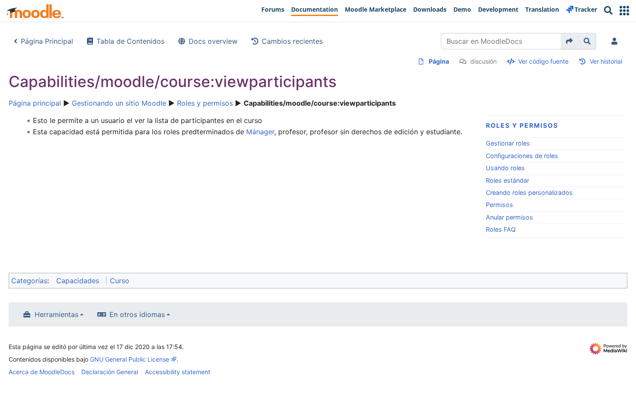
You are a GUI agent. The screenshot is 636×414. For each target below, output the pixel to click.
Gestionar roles (508, 143)
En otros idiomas (137, 314)
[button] (624, 10)
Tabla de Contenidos (130, 41)
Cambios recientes (292, 41)
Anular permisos (509, 217)
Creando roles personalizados (529, 192)
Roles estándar (507, 180)
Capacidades (77, 280)
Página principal (35, 103)
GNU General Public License (129, 359)
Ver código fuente (543, 61)
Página (439, 61)
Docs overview (213, 41)
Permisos (499, 204)
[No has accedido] (616, 41)
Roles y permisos (205, 103)
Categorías (29, 280)
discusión (483, 61)
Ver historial (606, 61)
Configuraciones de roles (522, 155)
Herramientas (56, 314)
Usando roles (505, 167)
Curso (119, 280)
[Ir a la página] (569, 41)
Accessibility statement (177, 371)
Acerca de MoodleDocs (41, 371)
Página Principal (47, 41)
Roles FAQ (501, 229)
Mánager (260, 131)
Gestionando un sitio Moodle (119, 103)
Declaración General (109, 371)
